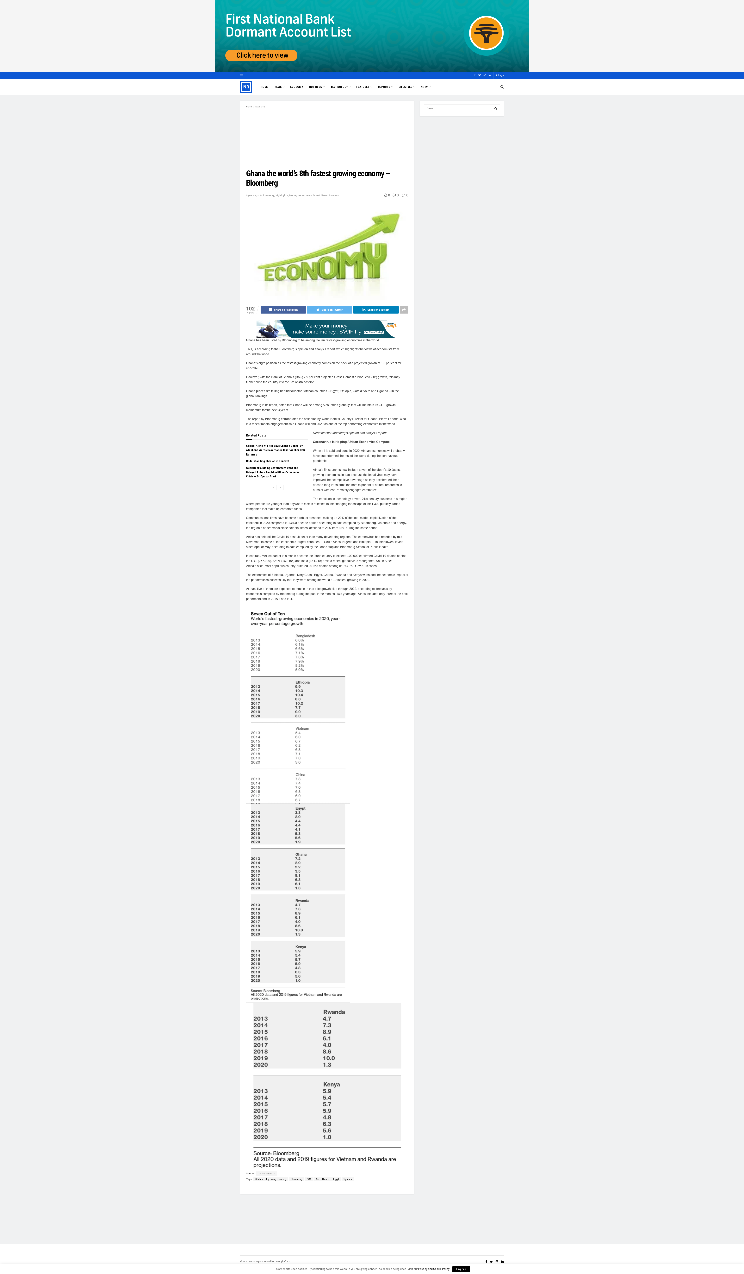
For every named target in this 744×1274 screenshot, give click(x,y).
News (278, 87)
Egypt (336, 1179)
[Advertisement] (327, 138)
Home (264, 87)
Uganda (348, 1179)
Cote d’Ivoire (322, 1179)
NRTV (424, 87)
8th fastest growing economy (270, 1179)
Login (501, 75)
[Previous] (273, 487)
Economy (296, 87)
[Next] (280, 487)
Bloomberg (296, 1179)
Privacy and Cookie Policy (433, 1269)
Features (362, 87)
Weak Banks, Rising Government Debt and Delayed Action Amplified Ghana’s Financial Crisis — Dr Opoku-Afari (273, 472)
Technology (339, 87)
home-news (305, 195)
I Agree (461, 1269)
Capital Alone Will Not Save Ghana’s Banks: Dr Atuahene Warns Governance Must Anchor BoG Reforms (275, 450)
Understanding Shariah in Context (268, 461)
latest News (320, 195)
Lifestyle (405, 87)
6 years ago (252, 195)
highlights (282, 195)
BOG (309, 1179)
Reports (384, 87)
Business (315, 87)
